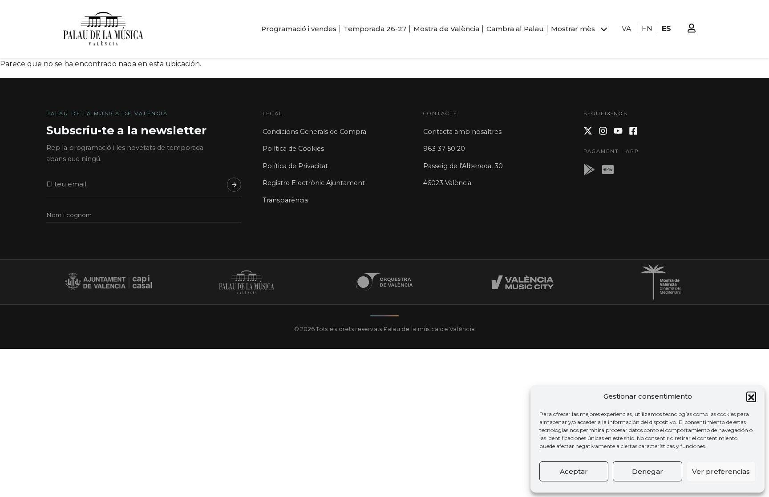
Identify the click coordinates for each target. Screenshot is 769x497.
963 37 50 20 (444, 149)
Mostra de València (446, 28)
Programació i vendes (298, 28)
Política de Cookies (293, 149)
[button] (751, 396)
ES (666, 28)
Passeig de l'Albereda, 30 (463, 166)
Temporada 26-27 (375, 28)
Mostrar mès (573, 28)
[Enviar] (234, 185)
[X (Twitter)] (587, 130)
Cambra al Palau (515, 28)
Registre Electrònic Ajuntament (314, 183)
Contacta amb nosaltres (462, 132)
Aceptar (574, 471)
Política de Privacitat (295, 166)
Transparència (285, 200)
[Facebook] (633, 130)
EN (647, 28)
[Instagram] (603, 130)
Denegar (647, 471)
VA (626, 28)
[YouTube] (618, 130)
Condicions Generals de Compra (314, 132)
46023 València (447, 183)
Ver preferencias (721, 471)
